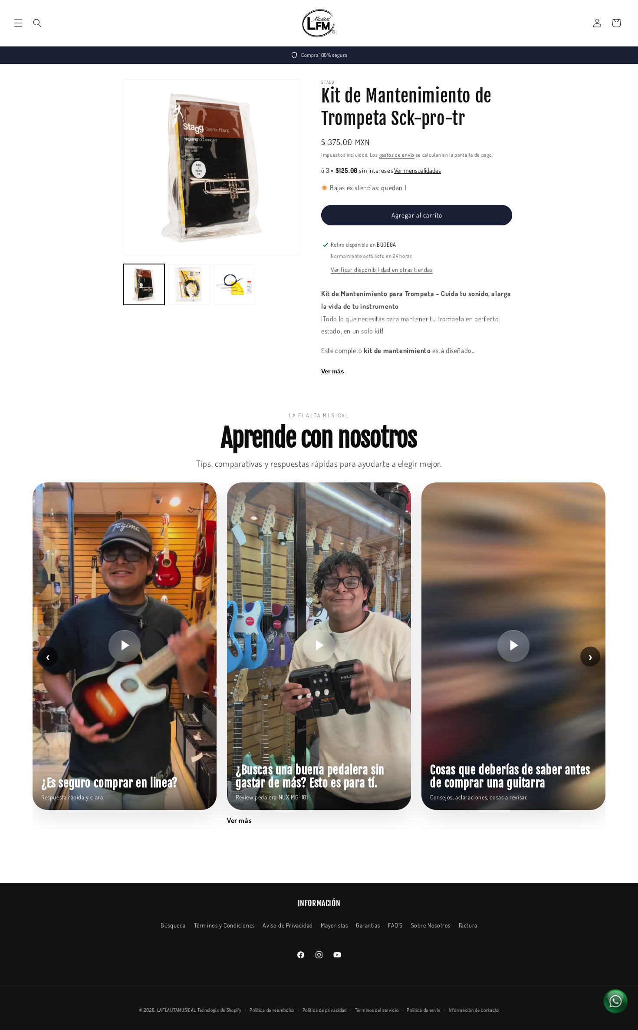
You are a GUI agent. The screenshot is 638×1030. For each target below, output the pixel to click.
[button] (18, 23)
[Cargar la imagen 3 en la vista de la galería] (234, 284)
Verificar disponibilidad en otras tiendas (382, 269)
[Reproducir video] (125, 646)
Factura (468, 925)
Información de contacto (474, 1010)
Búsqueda (173, 925)
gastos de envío (397, 155)
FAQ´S (395, 925)
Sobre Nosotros (431, 925)
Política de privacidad (325, 1010)
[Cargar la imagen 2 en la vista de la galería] (189, 284)
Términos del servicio (377, 1010)
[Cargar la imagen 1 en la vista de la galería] (144, 284)
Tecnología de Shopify (219, 1010)
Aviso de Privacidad (287, 925)
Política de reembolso (272, 1010)
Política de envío (424, 1010)
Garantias (368, 925)
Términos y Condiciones (224, 925)
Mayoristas (334, 925)
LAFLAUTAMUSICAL (177, 1010)
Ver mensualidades (417, 170)
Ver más (332, 371)
